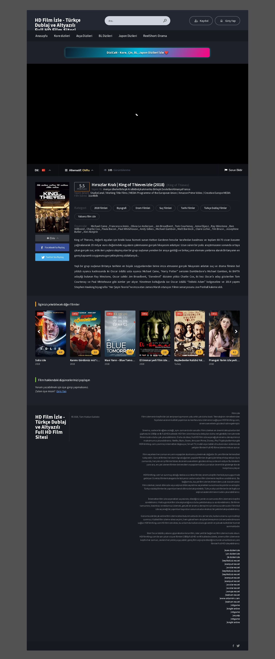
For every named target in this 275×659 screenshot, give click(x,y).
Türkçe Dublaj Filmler (215, 208)
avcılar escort (233, 567)
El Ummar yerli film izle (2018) (157, 360)
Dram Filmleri (143, 208)
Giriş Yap (230, 21)
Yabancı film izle (87, 216)
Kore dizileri (62, 36)
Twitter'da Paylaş (55, 257)
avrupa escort (233, 591)
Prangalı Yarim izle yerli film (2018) (229, 360)
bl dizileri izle (233, 557)
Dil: (37, 170)
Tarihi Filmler (188, 208)
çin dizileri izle (233, 553)
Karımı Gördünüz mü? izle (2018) (89, 360)
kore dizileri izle (232, 550)
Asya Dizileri (84, 36)
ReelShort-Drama (155, 36)
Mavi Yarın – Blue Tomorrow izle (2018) (127, 360)
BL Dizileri (105, 36)
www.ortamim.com (230, 598)
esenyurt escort (232, 563)
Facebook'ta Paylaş (55, 247)
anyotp (236, 615)
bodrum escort (233, 594)
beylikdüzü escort (231, 560)
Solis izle (40, 360)
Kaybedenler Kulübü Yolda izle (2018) (196, 360)
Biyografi (121, 208)
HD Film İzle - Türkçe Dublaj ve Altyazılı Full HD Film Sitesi (58, 25)
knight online (233, 608)
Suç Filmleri (165, 208)
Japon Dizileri (128, 36)
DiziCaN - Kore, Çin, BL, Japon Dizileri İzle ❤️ (137, 52)
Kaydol (203, 21)
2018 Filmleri (101, 208)
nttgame (235, 605)
